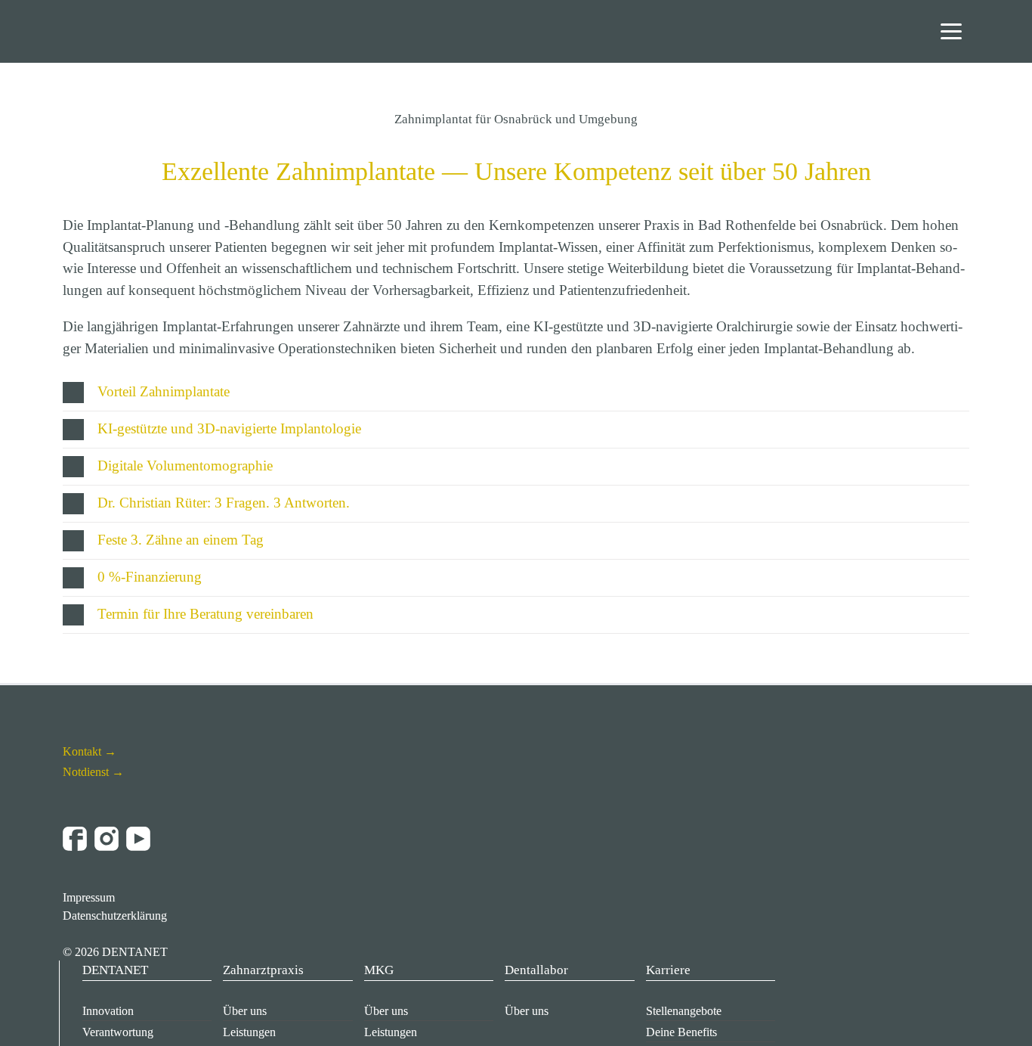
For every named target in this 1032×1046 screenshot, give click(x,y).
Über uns (245, 1010)
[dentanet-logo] (110, 19)
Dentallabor (536, 970)
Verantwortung (117, 1032)
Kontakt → (89, 751)
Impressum (89, 897)
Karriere (668, 970)
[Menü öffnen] (951, 31)
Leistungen (249, 1032)
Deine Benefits (681, 1032)
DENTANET (115, 970)
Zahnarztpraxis (263, 970)
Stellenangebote (683, 1010)
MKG (379, 970)
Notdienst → (93, 771)
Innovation (108, 1010)
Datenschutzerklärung (115, 915)
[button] (516, 392)
